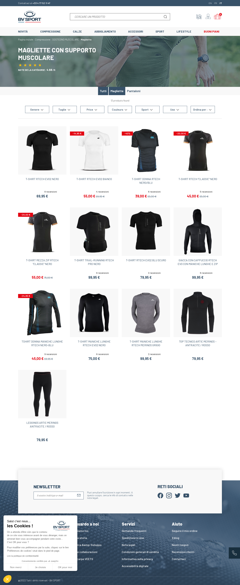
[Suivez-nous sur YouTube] (186, 495)
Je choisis (40, 567)
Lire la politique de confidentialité (23, 556)
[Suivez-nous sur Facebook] (160, 495)
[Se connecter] (208, 16)
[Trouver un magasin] (198, 16)
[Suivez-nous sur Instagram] (169, 495)
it (221, 3)
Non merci (15, 567)
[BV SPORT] (29, 16)
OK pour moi (65, 567)
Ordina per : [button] (200, 109)
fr (215, 3)
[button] (7, 579)
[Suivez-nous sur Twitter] (178, 495)
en (210, 3)
